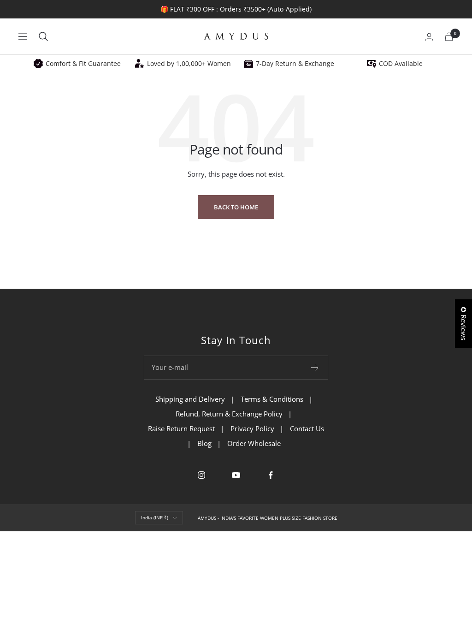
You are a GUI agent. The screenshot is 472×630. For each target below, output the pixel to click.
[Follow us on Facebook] (270, 475)
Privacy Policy (252, 428)
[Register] (315, 367)
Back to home (236, 207)
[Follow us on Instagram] (201, 475)
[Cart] (449, 36)
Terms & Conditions (272, 399)
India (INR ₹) (154, 517)
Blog (204, 443)
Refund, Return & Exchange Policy (229, 413)
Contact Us (307, 428)
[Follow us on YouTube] (236, 475)
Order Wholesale (254, 443)
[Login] (429, 37)
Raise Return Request (181, 428)
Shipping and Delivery (190, 399)
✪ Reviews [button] (463, 323)
